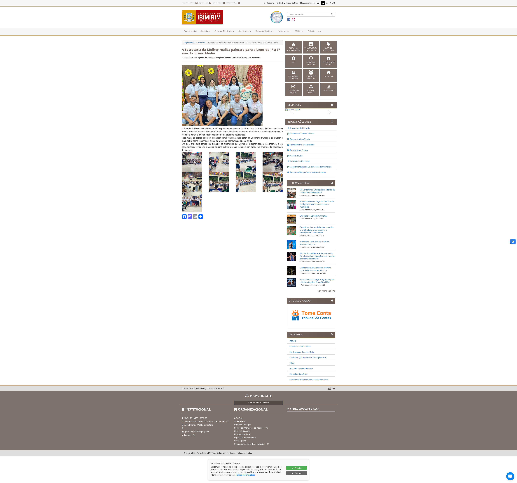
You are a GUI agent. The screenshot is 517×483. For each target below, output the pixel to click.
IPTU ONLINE (328, 77)
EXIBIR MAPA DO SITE (259, 402)
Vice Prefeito (239, 421)
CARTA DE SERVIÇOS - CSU (328, 49)
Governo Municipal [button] (223, 31)
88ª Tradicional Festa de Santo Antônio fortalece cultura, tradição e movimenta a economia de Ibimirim (317, 256)
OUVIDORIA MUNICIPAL (311, 63)
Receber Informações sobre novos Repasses (308, 380)
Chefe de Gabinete (242, 431)
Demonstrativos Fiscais (300, 139)
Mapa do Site (292, 3)
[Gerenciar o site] (333, 389)
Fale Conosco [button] (314, 31)
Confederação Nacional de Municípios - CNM (308, 358)
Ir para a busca (219, 3)
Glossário (270, 3)
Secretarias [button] (243, 31)
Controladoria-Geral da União (301, 352)
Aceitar (298, 468)
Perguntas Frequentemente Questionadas (308, 172)
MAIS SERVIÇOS (328, 91)
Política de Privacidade (245, 475)
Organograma (240, 441)
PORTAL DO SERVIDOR (311, 77)
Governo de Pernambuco (300, 346)
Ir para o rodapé (233, 3)
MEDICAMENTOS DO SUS (328, 63)
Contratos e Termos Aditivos (302, 134)
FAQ (281, 3)
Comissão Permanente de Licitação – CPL (252, 444)
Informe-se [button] (283, 31)
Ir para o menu (205, 3)
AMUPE (292, 341)
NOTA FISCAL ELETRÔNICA (293, 77)
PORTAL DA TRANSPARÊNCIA (293, 49)
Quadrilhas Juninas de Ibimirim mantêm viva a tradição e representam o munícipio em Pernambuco (317, 230)
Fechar (298, 473)
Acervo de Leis (296, 156)
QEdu (291, 363)
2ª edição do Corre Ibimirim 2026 (314, 216)
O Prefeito (238, 418)
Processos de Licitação (300, 128)
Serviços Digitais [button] (264, 31)
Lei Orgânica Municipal (299, 161)
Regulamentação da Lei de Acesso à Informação (310, 167)
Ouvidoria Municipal (242, 425)
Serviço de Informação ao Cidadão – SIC (251, 428)
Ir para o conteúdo (190, 3)
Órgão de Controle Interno (245, 437)
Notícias (201, 43)
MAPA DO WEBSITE (311, 92)
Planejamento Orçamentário (302, 145)
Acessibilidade (308, 3)
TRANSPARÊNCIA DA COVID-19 (311, 49)
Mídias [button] (298, 31)
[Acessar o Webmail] (329, 389)
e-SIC (293, 63)
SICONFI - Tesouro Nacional (301, 369)
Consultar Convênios (298, 374)
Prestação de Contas (299, 150)
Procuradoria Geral (242, 434)
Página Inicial (190, 31)
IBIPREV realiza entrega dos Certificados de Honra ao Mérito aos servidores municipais (317, 204)
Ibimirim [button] (204, 31)
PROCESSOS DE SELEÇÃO (293, 92)
